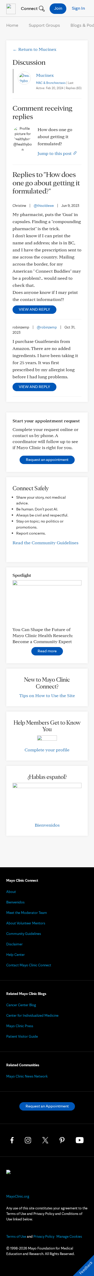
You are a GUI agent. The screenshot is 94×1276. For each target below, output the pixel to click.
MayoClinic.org (17, 1196)
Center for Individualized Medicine (32, 1015)
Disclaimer (14, 944)
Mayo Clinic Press (19, 1026)
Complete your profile (47, 749)
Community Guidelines (23, 934)
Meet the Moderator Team (26, 913)
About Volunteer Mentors (25, 923)
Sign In (78, 8)
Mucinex (45, 75)
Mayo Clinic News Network (27, 1076)
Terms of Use (16, 1236)
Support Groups (44, 25)
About (11, 892)
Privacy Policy (43, 1236)
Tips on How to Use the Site (47, 695)
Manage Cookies (69, 1236)
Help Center (15, 954)
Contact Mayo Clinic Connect (28, 965)
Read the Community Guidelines (45, 542)
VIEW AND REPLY (34, 309)
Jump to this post (55, 153)
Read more (47, 650)
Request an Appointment (47, 1105)
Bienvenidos (47, 825)
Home (12, 25)
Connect (29, 8)
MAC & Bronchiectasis (51, 83)
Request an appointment (47, 459)
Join (58, 8)
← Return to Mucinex (34, 49)
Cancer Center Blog (21, 1005)
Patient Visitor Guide (22, 1036)
